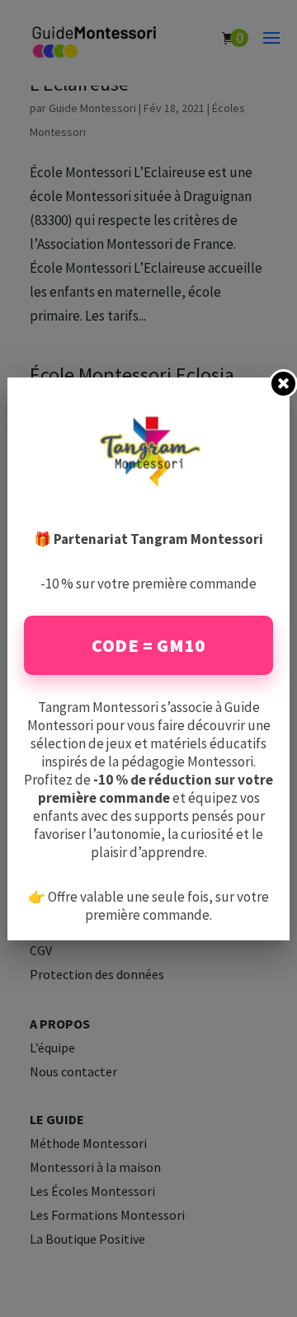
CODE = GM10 (148, 645)
